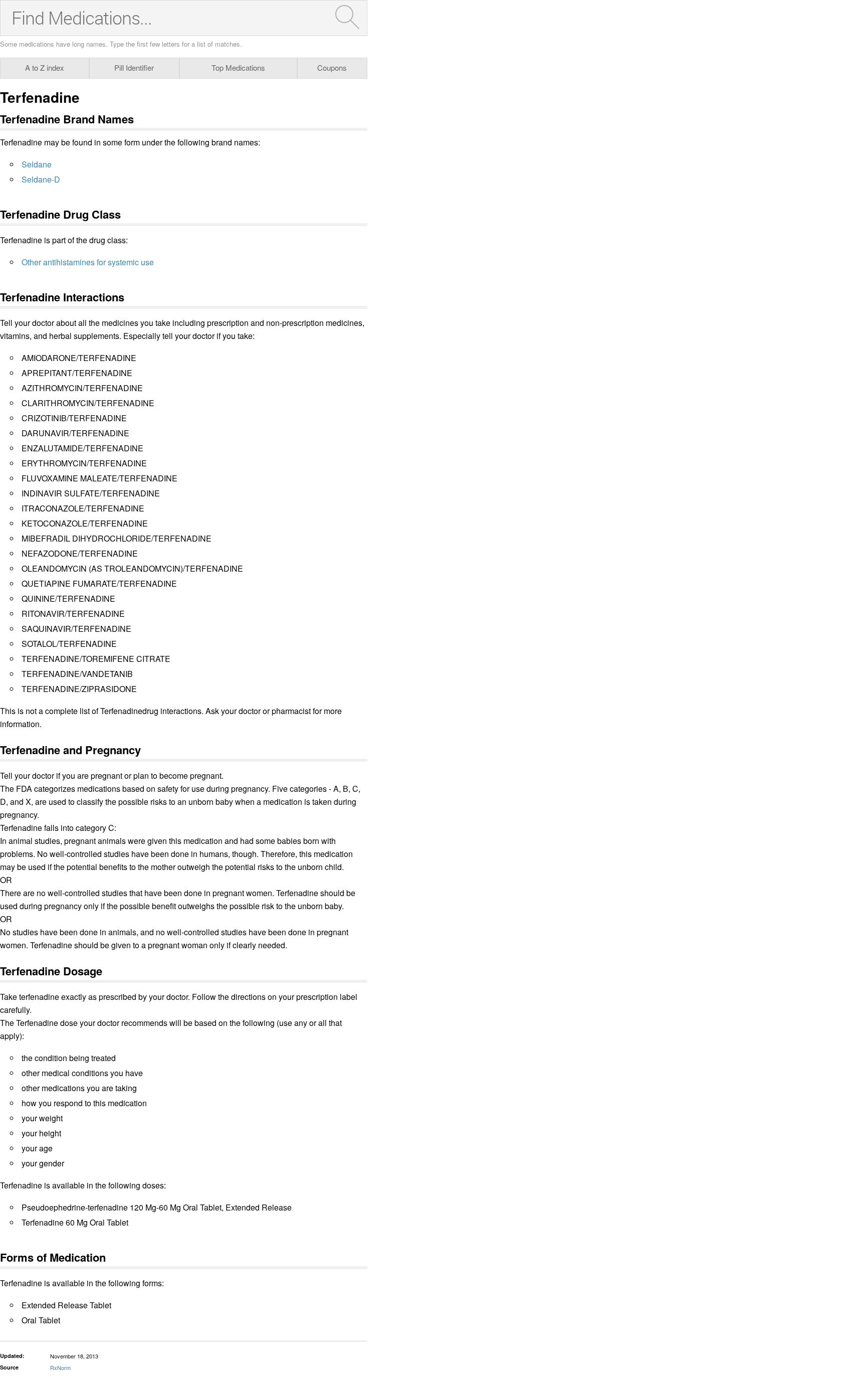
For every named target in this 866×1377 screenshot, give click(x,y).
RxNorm (60, 1367)
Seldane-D (41, 179)
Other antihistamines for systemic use (88, 262)
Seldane (37, 164)
